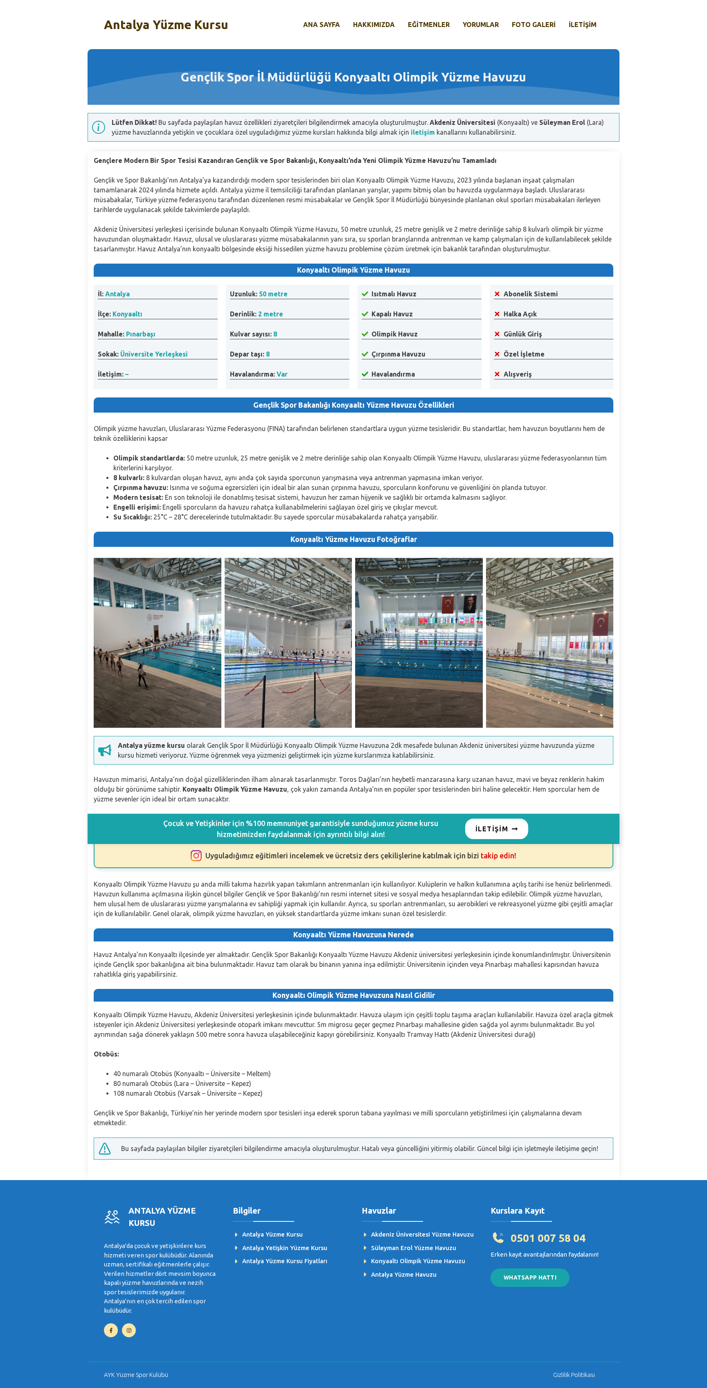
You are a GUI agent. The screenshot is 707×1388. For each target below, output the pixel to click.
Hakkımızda (374, 24)
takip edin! (360, 855)
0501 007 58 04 (548, 1238)
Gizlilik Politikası (574, 1374)
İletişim (583, 24)
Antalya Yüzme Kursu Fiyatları (284, 1260)
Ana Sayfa (321, 24)
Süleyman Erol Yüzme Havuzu (413, 1247)
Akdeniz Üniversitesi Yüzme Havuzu (422, 1234)
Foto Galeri (534, 24)
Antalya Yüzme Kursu (166, 25)
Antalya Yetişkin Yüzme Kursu (284, 1247)
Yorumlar (481, 24)
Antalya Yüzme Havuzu (404, 1274)
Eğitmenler (429, 24)
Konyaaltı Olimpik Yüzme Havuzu (418, 1260)
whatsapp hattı (530, 1277)
